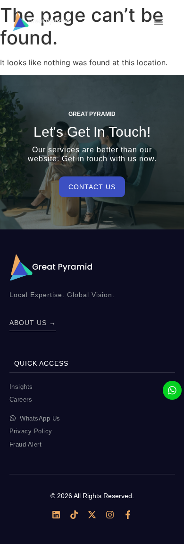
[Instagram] (110, 514)
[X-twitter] (92, 514)
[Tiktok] (74, 514)
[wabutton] (172, 390)
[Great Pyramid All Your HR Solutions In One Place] (41, 21)
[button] (158, 22)
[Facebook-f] (128, 514)
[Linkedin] (56, 514)
